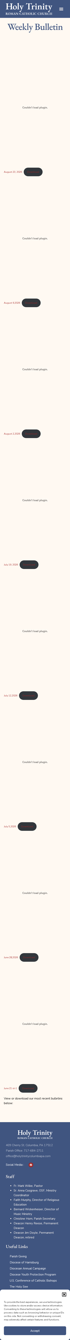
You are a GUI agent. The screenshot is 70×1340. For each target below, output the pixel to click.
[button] (64, 1294)
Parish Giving (18, 1256)
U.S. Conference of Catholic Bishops (33, 1281)
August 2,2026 (12, 433)
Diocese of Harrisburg (24, 1262)
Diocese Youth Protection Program (33, 1274)
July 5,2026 (10, 826)
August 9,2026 (12, 302)
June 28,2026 (11, 957)
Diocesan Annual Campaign (28, 1268)
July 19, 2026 (11, 564)
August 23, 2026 (13, 172)
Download (33, 172)
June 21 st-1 (10, 1088)
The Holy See (19, 1287)
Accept (35, 1331)
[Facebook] (31, 1165)
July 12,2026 (10, 695)
